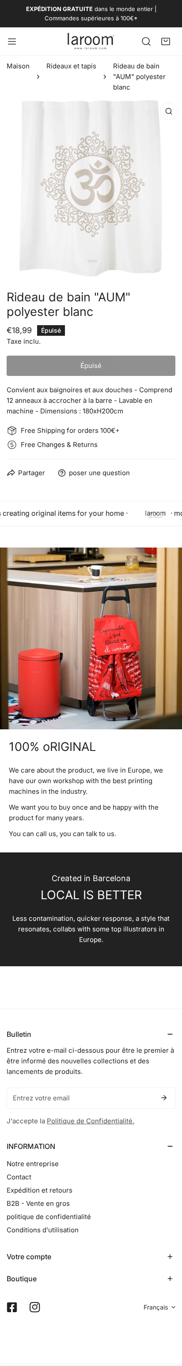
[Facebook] (11, 1307)
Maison (18, 66)
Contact (19, 1177)
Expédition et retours (39, 1190)
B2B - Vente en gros (38, 1203)
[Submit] (163, 1098)
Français (156, 1307)
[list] (91, 189)
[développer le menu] (12, 41)
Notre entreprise (33, 1164)
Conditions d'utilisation (43, 1230)
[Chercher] (146, 41)
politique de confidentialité (49, 1216)
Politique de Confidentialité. (90, 1121)
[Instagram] (34, 1307)
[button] (165, 41)
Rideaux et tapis (71, 66)
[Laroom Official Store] (91, 41)
